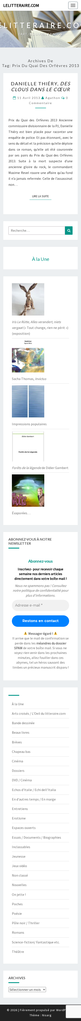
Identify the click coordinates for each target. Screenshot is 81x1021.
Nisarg (47, 1015)
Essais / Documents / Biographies (36, 837)
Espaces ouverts (24, 828)
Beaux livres (20, 732)
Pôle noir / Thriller (26, 923)
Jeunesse (18, 856)
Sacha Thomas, (29, 379)
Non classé (20, 875)
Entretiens (20, 809)
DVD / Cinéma (22, 780)
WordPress (64, 1010)
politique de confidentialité (41, 590)
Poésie (17, 913)
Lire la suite (41, 196)
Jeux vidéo (19, 866)
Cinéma (17, 761)
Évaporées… (21, 513)
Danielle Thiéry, (40, 86)
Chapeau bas (21, 751)
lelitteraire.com (21, 5)
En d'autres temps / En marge (34, 799)
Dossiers (18, 770)
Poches (17, 904)
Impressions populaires (29, 424)
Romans (18, 932)
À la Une (18, 704)
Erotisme (19, 818)
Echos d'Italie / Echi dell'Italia (34, 790)
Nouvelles (19, 885)
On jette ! (19, 894)
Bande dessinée (23, 723)
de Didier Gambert (40, 468)
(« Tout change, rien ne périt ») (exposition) (40, 328)
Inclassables (21, 847)
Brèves (17, 742)
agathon (52, 98)
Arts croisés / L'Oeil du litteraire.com (39, 713)
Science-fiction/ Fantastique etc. (36, 942)
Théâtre (18, 951)
